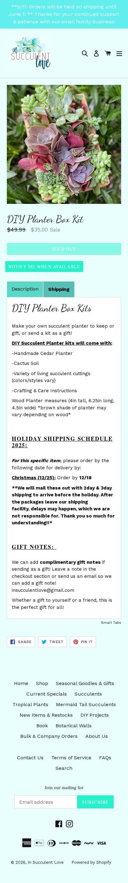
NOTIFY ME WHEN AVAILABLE (44, 266)
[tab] (59, 289)
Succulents (88, 694)
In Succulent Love (46, 862)
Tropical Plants (30, 704)
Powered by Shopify (91, 862)
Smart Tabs (111, 623)
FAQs (105, 758)
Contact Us (30, 758)
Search (64, 768)
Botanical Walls (74, 726)
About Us (96, 736)
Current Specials (46, 694)
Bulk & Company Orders (49, 736)
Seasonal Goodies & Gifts (85, 683)
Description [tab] (25, 289)
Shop (42, 683)
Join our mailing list (64, 787)
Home (21, 683)
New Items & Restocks (46, 715)
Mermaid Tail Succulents (86, 704)
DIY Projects (94, 715)
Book (42, 726)
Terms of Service (71, 758)
